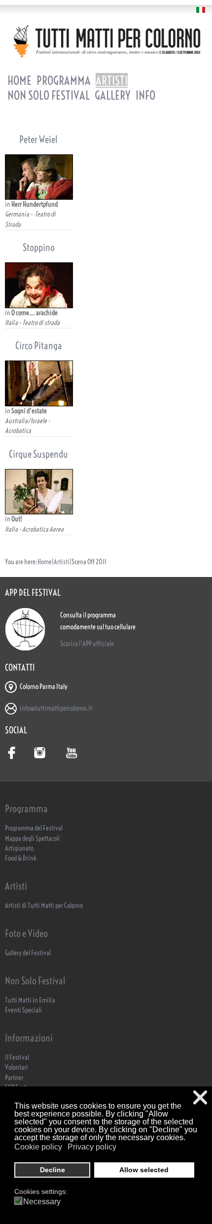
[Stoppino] (38, 285)
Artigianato (19, 848)
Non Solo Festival (48, 95)
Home (19, 80)
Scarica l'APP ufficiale (87, 644)
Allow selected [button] (144, 1170)
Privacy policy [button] (92, 1147)
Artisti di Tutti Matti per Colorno (44, 905)
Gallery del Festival (28, 953)
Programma (63, 80)
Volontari (16, 1067)
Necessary (42, 1202)
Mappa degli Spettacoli (32, 838)
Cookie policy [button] (38, 1147)
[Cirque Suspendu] (38, 491)
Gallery (113, 95)
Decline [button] (52, 1170)
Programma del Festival (34, 828)
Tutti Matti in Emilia (30, 1000)
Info (145, 95)
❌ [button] (200, 1097)
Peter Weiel (38, 139)
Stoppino (39, 247)
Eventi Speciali (23, 1010)
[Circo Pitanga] (38, 383)
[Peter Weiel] (38, 177)
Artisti (112, 80)
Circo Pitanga (38, 345)
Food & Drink (20, 858)
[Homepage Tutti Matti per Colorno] (106, 41)
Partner (14, 1078)
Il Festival (17, 1057)
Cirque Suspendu (38, 454)
